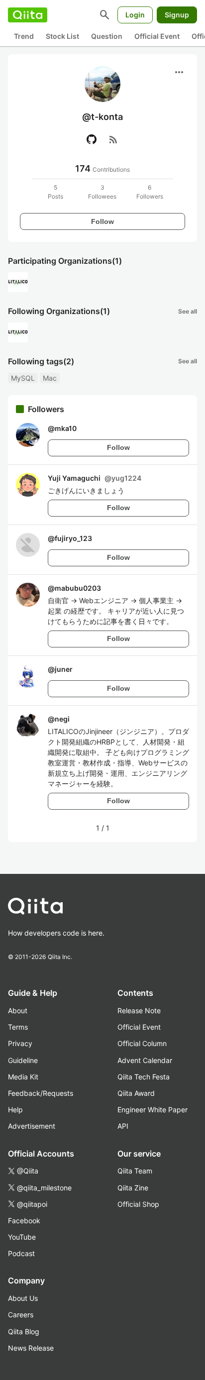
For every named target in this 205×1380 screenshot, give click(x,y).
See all (187, 311)
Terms (18, 1027)
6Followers (149, 192)
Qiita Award (136, 1093)
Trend (24, 36)
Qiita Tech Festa (143, 1076)
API (122, 1126)
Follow (102, 221)
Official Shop (138, 1204)
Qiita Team (134, 1171)
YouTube (22, 1237)
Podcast (21, 1253)
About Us (23, 1298)
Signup (177, 14)
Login (135, 14)
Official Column (142, 1043)
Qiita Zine (132, 1187)
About (17, 1010)
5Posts (55, 192)
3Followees (102, 192)
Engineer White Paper (152, 1109)
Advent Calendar (144, 1060)
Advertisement (31, 1126)
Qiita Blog (23, 1331)
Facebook (24, 1220)
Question (106, 36)
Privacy (20, 1043)
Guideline (23, 1060)
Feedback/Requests (40, 1093)
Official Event (157, 36)
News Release (31, 1348)
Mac (50, 378)
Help (15, 1109)
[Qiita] (27, 14)
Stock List (62, 36)
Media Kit (23, 1076)
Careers (20, 1314)
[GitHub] (91, 139)
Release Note (139, 1010)
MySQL (23, 378)
